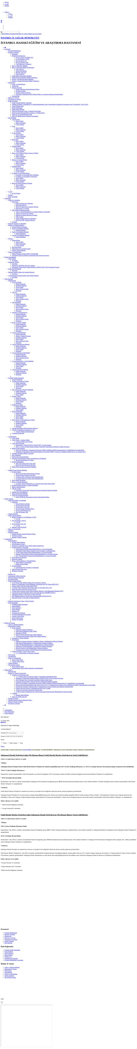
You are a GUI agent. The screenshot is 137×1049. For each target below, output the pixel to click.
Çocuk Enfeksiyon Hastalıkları (21, 353)
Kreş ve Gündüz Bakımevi (20, 482)
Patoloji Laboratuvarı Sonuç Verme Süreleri (21, 601)
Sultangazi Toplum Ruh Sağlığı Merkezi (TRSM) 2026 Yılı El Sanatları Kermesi (35, 267)
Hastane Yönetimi (13, 52)
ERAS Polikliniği (17, 411)
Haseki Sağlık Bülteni (14, 581)
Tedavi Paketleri (13, 514)
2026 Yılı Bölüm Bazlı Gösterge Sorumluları (25, 116)
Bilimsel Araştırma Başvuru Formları (26, 215)
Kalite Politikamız (17, 108)
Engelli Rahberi (16, 566)
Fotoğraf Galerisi (21, 91)
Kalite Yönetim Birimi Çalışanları (22, 103)
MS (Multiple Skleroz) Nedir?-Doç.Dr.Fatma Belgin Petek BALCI (31, 596)
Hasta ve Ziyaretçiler (14, 529)
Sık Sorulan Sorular (14, 665)
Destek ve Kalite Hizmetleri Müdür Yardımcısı (25, 81)
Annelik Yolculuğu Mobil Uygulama (22, 453)
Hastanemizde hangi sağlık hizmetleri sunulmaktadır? (27, 668)
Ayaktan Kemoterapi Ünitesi (20, 381)
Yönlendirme (8, 539)
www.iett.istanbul (26, 750)
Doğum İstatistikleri (17, 462)
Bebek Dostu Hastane (18, 448)
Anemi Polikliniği (17, 379)
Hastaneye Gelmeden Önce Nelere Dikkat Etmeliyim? (28, 546)
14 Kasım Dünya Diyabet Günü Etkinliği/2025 (29, 477)
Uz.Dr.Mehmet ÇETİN (22, 59)
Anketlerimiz (12, 656)
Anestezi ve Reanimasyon (19, 312)
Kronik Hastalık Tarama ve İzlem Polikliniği (25, 485)
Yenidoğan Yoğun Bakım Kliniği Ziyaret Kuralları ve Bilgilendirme (35, 551)
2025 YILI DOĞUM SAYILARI (25, 463)
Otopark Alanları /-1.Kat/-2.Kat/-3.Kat (23, 651)
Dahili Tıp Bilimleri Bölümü (20, 232)
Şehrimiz (10, 530)
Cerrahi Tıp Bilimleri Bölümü (20, 235)
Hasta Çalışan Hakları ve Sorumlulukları (24, 561)
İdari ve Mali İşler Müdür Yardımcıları (23, 67)
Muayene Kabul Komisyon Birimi (22, 183)
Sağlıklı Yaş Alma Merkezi (20, 492)
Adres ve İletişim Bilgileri (15, 624)
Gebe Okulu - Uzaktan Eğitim (21, 440)
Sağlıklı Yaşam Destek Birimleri (17, 470)
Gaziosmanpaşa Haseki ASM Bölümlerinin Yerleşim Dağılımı (34, 650)
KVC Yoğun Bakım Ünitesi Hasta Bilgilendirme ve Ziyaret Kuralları (36, 556)
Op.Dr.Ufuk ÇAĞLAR (23, 507)
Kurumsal (7, 49)
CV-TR (18, 519)
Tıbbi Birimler (8, 279)
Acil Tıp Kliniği (16, 282)
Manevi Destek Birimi (18, 487)
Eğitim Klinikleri (21, 230)
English (6, 6)
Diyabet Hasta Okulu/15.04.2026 (25, 475)
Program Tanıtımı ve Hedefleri (17, 223)
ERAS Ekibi (19, 418)
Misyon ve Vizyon (13, 98)
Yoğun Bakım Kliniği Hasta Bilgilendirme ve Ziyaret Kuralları (34, 549)
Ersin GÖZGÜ (20, 74)
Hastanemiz (11, 82)
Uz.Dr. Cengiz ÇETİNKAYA (24, 57)
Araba (5, 743)
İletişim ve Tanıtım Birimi (19, 160)
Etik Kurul (15, 202)
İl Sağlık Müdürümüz (14, 51)
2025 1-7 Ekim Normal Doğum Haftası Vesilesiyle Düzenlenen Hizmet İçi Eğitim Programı (42, 447)
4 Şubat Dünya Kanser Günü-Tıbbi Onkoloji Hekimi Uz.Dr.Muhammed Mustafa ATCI (37, 591)
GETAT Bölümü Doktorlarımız (25, 431)
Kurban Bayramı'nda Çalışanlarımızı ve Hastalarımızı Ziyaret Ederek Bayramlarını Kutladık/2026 (44, 686)
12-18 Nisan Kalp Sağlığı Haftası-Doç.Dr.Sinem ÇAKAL (29, 582)
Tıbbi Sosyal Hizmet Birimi (20, 495)
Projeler (10, 195)
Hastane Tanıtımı (17, 87)
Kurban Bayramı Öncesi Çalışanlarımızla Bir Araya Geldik (33, 688)
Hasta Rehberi (12, 541)
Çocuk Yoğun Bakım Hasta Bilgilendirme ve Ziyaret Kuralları (34, 552)
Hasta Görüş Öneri (17, 618)
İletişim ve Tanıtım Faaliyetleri (17, 673)
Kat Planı (14, 260)
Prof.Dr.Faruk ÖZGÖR (23, 505)
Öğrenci (10, 238)
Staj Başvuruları (16, 247)
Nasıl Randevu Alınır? (18, 544)
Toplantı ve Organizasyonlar (20, 675)
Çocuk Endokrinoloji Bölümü (20, 344)
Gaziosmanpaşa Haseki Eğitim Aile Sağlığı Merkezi (23, 275)
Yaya (21, 743)
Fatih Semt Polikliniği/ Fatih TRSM (26, 631)
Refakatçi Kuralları (17, 571)
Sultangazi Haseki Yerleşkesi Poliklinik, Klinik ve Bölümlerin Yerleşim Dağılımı (39, 641)
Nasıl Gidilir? (20, 121)
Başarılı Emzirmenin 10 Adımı (25, 460)
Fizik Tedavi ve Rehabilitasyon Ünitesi (23, 420)
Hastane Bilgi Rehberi (18, 542)
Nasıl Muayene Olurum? (19, 557)
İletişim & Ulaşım (9, 623)
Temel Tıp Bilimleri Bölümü (20, 228)
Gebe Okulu (15, 438)
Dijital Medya (8, 670)
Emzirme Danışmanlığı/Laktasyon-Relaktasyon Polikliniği (29, 458)
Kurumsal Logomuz (14, 703)
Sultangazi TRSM (13, 262)
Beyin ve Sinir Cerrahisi (19, 322)
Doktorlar (18, 290)
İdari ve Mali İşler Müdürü (19, 66)
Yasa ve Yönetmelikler (14, 252)
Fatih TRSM (12, 259)
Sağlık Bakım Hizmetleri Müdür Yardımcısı (24, 77)
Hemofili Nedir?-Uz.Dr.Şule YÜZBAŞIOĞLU (26, 598)
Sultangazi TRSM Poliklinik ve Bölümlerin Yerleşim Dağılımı (34, 646)
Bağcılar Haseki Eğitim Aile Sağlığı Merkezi (21, 272)
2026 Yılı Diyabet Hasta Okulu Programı (28, 473)
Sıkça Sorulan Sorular (22, 289)
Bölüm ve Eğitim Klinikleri (16, 225)
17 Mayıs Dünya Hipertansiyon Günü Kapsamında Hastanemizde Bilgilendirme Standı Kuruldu (44, 692)
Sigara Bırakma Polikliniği (19, 494)
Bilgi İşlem (15, 139)
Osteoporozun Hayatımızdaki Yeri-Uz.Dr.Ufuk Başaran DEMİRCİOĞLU (34, 593)
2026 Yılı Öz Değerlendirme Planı (22, 114)
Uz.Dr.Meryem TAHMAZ (23, 64)
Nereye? (3, 736)
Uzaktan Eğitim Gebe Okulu (24, 442)
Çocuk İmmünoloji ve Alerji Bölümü (23, 361)
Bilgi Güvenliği (12, 197)
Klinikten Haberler (21, 285)
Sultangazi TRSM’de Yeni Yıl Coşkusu (23, 265)
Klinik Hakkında (21, 284)
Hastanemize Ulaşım (14, 626)
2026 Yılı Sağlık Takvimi (19, 697)
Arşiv (13, 126)
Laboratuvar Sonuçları (18, 613)
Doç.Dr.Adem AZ (21, 61)
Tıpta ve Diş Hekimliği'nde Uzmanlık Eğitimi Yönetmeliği (33, 212)
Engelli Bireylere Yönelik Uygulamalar (27, 567)
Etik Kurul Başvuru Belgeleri (24, 203)
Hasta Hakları (16, 609)
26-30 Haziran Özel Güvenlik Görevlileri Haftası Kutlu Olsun (34, 680)
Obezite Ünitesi (16, 488)
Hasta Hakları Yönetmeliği (23, 562)
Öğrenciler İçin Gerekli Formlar (21, 249)
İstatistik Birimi (16, 166)
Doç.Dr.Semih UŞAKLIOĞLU (25, 509)
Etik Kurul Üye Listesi (22, 208)
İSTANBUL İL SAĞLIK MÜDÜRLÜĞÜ (20, 38)
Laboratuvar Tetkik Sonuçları (16, 576)
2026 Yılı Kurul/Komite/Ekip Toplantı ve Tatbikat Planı (28, 113)
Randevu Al (11, 574)
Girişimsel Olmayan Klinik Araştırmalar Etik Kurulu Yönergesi (30, 255)
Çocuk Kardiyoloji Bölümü (20, 369)
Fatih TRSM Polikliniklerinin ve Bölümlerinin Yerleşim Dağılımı (35, 645)
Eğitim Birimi (16, 240)
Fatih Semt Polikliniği (14, 269)
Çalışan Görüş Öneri (18, 616)
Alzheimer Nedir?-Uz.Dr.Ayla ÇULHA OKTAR (26, 594)
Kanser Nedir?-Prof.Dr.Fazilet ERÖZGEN (24, 586)
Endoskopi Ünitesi (17, 405)
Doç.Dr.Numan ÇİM (22, 62)
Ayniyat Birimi (16, 133)
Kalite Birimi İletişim (18, 109)
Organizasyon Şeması (14, 99)
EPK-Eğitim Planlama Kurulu (21, 210)
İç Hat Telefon (20, 124)
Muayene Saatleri (17, 559)
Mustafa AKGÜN (21, 72)
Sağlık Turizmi (8, 499)
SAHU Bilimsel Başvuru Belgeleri (26, 218)
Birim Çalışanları (21, 123)
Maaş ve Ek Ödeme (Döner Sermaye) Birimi (25, 153)
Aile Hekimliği (16, 302)
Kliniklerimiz (12, 280)
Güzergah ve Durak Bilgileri (20, 638)
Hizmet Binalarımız (10, 257)
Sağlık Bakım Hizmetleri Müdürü (22, 76)
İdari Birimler (12, 118)
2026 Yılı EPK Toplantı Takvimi (25, 220)
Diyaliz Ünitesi (16, 396)
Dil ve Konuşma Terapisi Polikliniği (22, 389)
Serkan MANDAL (21, 71)
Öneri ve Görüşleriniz (14, 658)
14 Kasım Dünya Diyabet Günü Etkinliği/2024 (29, 478)
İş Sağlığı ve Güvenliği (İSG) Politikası (27, 175)
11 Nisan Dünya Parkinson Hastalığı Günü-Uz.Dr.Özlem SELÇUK (32, 587)
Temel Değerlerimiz (18, 106)
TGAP (10, 191)
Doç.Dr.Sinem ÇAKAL (23, 504)
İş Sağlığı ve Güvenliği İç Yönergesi (26, 176)
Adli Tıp (14, 292)
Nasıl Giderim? (16, 628)
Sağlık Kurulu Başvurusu (19, 569)
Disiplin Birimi (16, 146)
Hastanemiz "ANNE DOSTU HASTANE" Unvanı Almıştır (33, 445)
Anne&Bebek (12, 436)
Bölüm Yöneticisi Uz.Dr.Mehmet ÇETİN (24, 517)
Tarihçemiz (15, 86)
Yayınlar (14, 222)
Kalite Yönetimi (13, 101)
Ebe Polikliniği (16, 455)
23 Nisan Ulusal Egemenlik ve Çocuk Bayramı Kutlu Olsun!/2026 (35, 483)
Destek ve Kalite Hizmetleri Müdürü (22, 79)
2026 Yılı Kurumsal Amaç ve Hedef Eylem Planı (26, 111)
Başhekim (15, 54)
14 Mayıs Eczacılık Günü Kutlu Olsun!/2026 (29, 690)
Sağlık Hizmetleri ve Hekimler (17, 500)
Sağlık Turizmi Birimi (14, 515)
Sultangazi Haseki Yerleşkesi (24, 629)
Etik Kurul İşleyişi (21, 205)
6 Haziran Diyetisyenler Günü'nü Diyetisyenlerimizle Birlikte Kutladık (36, 490)
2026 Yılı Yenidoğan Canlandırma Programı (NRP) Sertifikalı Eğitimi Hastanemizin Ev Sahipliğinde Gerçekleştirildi (50, 450)
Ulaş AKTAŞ (20, 69)
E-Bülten (14, 693)
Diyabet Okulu (16, 472)
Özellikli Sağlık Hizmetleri (16, 378)
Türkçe (6, 2)
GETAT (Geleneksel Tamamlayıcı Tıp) (23, 430)
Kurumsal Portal (13, 579)
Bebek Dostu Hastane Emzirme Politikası (24, 467)
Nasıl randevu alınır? (18, 666)
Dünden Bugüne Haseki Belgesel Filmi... (28, 89)
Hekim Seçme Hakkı (22, 564)
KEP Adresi (11, 655)
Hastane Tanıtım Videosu (23, 92)
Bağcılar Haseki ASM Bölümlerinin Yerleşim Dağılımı (32, 648)
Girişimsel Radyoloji (18, 433)
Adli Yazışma (16, 119)
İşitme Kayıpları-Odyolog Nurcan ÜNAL (24, 589)
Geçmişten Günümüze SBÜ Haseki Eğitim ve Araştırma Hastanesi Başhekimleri (39, 94)
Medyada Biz (12, 671)
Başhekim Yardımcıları (18, 56)
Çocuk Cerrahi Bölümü (19, 332)
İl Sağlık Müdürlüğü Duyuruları (21, 614)
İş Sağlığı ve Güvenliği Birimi (21, 173)
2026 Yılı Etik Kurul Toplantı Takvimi (27, 207)
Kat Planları (15, 640)
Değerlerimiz (16, 96)
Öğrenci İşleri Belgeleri (19, 250)
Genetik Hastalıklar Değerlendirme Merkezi (25, 428)
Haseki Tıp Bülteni (17, 619)
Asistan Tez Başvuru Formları (24, 213)
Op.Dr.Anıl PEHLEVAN (23, 510)
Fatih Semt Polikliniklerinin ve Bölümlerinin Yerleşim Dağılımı (34, 643)
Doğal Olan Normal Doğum (20, 457)
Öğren (2, 746)
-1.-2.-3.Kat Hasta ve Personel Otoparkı (27, 653)
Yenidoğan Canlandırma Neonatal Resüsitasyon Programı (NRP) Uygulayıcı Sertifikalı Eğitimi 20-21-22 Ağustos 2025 (51, 452)
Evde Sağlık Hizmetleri (19, 480)
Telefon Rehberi (13, 663)
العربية (6, 4)
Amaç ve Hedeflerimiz (18, 84)
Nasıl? (2, 739)
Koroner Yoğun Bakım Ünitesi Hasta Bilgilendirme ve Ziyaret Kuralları (37, 554)
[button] (7, 12)
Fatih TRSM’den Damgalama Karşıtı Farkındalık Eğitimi (32, 497)
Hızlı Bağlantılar (13, 603)
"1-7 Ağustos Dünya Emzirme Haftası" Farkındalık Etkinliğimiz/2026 (36, 676)
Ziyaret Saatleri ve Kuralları (20, 547)
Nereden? (3, 733)
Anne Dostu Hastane (18, 443)
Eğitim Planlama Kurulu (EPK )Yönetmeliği (25, 254)
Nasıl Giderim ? (16, 608)
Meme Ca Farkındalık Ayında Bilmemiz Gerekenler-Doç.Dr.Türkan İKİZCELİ (35, 584)
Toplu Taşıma (13, 743)
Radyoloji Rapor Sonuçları (16, 577)
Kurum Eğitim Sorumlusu (19, 227)
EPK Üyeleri (19, 217)
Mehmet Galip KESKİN (19, 527)
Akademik (7, 198)
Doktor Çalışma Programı (23, 336)
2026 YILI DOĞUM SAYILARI (25, 465)
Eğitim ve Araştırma (14, 200)
